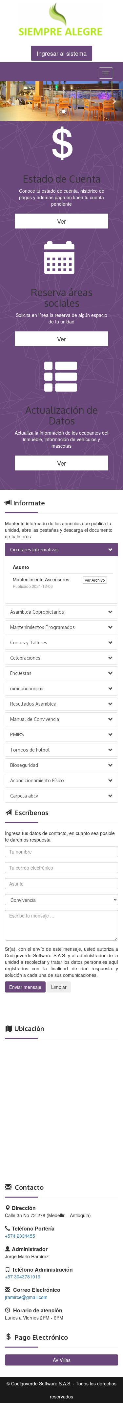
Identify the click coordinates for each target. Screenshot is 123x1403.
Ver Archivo (95, 580)
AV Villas (62, 1360)
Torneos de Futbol (30, 750)
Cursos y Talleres (28, 642)
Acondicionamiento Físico (37, 780)
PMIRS (17, 734)
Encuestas (20, 673)
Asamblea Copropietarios (37, 612)
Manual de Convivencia (34, 719)
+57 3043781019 (22, 1276)
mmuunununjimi (26, 688)
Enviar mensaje (25, 987)
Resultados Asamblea (33, 704)
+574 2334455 (20, 1235)
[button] (9, 101)
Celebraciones (25, 658)
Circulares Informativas (34, 549)
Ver (61, 221)
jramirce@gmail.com (26, 1297)
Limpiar (59, 987)
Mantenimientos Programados (42, 627)
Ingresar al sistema (62, 53)
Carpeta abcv (24, 796)
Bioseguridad (24, 765)
